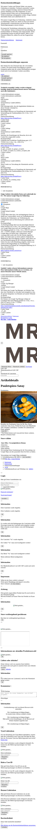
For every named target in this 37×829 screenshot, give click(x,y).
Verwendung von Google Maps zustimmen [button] (13, 455)
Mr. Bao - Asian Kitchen (12, 459)
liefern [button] (3, 669)
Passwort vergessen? (7, 492)
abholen (8, 669)
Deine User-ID (5, 781)
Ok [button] (2, 514)
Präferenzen (4, 47)
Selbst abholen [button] (5, 448)
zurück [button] (2, 74)
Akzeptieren (6, 204)
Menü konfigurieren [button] (17, 557)
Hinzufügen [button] (4, 698)
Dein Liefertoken (6, 753)
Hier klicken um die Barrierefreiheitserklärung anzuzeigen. (18, 825)
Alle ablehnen (5, 56)
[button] (6, 367)
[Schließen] (1, 472)
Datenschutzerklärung (7, 40)
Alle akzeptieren (6, 58)
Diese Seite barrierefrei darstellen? (11, 822)
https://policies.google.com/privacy (11, 250)
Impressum (19, 40)
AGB (6, 467)
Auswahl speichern (7, 54)
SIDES (31, 469)
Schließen (4, 827)
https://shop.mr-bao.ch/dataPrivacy (11, 118)
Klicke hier (4, 740)
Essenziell (4, 43)
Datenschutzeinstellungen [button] (12, 465)
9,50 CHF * (5, 431)
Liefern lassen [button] (5, 446)
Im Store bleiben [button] (15, 584)
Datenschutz (8, 464)
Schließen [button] (4, 758)
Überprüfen (4, 757)
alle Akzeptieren (8, 191)
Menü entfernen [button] (5, 557)
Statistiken (4, 50)
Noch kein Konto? (6, 495)
